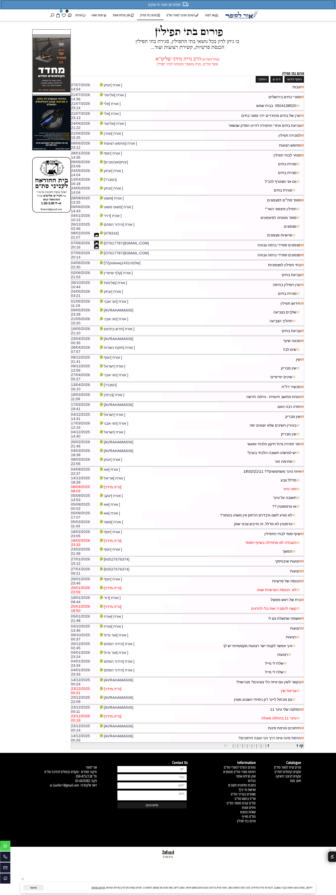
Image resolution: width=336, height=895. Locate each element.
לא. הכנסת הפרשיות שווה (276, 590)
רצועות (295, 571)
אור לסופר (210, 15)
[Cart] (58, 15)
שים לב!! (289, 349)
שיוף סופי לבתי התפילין (282, 534)
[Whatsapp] (5, 847)
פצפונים (290, 226)
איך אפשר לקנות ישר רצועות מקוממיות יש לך (257, 646)
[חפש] (52, 15)
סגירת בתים (287, 164)
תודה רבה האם (289, 407)
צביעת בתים (291, 275)
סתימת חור (283, 461)
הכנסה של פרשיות (286, 581)
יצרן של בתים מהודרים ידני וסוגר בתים (271, 116)
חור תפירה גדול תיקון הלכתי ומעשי (274, 444)
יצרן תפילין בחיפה (287, 285)
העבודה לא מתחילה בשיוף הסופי (270, 543)
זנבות (296, 87)
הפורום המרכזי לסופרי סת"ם (180, 15)
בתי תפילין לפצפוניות (284, 265)
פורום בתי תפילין (148, 15)
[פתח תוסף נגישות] (332, 856)
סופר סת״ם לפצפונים (284, 200)
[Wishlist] (64, 15)
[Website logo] (241, 15)
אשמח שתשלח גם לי (284, 618)
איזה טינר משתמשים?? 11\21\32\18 (272, 471)
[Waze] (70, 15)
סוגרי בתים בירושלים (285, 97)
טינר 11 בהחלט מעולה (278, 718)
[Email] (5, 869)
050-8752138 (84, 776)
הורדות (78, 15)
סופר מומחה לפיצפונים (278, 218)
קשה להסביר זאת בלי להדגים (273, 608)
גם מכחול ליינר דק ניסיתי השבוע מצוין (263, 699)
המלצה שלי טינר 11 (285, 709)
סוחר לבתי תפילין (287, 155)
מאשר (33, 887)
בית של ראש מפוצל (286, 600)
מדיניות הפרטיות (98, 887)
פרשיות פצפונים (279, 235)
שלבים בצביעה (284, 312)
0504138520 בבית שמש (276, 106)
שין (298, 359)
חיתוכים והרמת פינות (284, 728)
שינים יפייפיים (281, 377)
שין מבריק (288, 368)
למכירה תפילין (289, 135)
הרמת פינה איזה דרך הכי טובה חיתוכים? (269, 738)
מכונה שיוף (292, 341)
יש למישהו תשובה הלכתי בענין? (271, 453)
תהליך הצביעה (281, 321)
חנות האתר (97, 15)
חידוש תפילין (291, 303)
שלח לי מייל (274, 663)
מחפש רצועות (290, 145)
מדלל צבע (288, 480)
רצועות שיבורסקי (288, 561)
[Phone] (5, 858)
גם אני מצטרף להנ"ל (280, 181)
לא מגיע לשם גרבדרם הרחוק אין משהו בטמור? (256, 515)
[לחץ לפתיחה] (51, 123)
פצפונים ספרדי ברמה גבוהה (279, 245)
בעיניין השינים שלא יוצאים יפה (273, 425)
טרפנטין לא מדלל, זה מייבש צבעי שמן (263, 524)
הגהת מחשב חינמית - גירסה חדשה (273, 397)
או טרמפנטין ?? (284, 506)
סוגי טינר (289, 489)
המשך (287, 551)
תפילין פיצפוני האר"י (280, 209)
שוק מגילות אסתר (121, 15)
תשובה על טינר (284, 498)
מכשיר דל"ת (291, 387)
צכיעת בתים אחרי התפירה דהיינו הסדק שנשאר (264, 125)
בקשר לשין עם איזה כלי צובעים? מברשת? (268, 682)
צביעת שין (288, 691)
